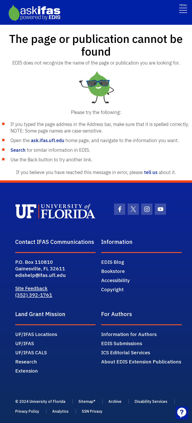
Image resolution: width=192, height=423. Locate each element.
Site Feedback (31, 288)
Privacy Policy (27, 411)
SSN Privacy (92, 411)
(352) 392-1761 (33, 294)
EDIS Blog (112, 262)
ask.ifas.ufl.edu (47, 140)
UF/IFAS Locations (36, 334)
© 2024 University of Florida (40, 401)
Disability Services (151, 401)
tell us (151, 172)
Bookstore (113, 271)
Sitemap (85, 401)
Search (18, 150)
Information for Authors (129, 334)
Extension (26, 370)
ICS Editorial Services (125, 352)
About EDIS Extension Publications (141, 361)
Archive (115, 401)
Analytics (60, 411)
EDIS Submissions (121, 343)
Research (26, 361)
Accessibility (115, 280)
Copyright (112, 289)
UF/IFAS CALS (31, 352)
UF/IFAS (24, 343)
